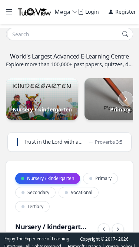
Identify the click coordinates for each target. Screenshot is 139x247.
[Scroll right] (125, 98)
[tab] (47, 178)
